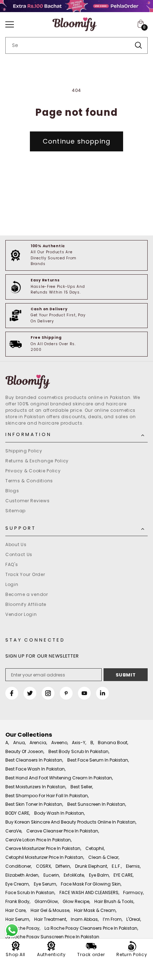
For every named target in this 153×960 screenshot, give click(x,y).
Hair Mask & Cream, (95, 910)
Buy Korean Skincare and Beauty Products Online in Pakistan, (70, 822)
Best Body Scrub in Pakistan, (78, 751)
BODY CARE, (17, 813)
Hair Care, (15, 910)
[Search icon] (138, 45)
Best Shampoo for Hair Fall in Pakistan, (47, 796)
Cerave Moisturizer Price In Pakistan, (43, 848)
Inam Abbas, (85, 919)
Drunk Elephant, (91, 866)
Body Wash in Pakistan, (59, 813)
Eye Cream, (17, 884)
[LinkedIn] (102, 693)
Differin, (63, 866)
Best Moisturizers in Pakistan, (35, 787)
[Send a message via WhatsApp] (12, 930)
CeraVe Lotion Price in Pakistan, (38, 840)
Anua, (19, 743)
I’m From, (112, 919)
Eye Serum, (45, 884)
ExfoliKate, (74, 875)
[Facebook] (11, 693)
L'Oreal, (133, 919)
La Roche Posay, (22, 928)
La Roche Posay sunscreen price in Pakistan (52, 937)
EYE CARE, (123, 875)
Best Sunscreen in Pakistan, (96, 804)
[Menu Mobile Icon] (9, 24)
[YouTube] (84, 693)
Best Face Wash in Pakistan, (35, 769)
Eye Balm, (99, 875)
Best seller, (81, 787)
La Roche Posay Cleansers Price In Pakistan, (91, 928)
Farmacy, (133, 892)
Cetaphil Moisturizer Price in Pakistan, (44, 857)
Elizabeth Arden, (22, 875)
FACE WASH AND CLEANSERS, (89, 892)
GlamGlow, (47, 901)
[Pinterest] (66, 693)
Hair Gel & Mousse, (50, 910)
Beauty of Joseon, (24, 751)
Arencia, (38, 743)
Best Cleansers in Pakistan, (34, 760)
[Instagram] (48, 693)
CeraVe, (13, 831)
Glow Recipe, (76, 901)
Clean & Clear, (103, 857)
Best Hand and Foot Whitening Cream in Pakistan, (59, 778)
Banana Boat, (113, 743)
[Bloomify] (76, 382)
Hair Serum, (17, 919)
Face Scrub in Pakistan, (30, 892)
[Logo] (74, 24)
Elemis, (133, 866)
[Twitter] (29, 693)
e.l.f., (117, 866)
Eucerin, (51, 875)
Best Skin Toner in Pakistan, (34, 804)
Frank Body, (17, 901)
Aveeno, (59, 743)
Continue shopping (76, 141)
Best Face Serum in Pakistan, (98, 760)
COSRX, (44, 866)
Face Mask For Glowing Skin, (91, 884)
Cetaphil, (95, 848)
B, (92, 743)
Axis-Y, (79, 743)
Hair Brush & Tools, (114, 901)
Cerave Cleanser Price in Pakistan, (62, 831)
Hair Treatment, (50, 919)
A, (7, 743)
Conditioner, (18, 866)
